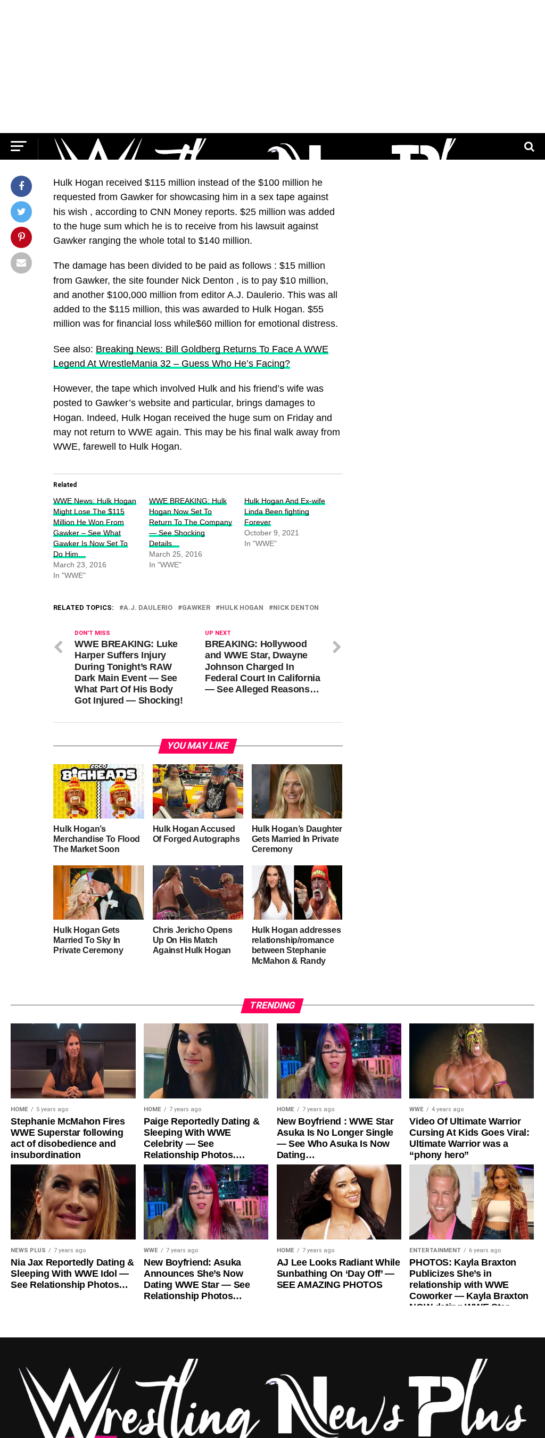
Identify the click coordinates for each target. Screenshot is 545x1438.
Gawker (196, 608)
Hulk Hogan (241, 608)
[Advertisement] (272, 66)
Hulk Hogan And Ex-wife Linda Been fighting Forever (284, 511)
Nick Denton (296, 608)
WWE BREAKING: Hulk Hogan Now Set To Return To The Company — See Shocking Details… (190, 522)
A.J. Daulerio (147, 608)
